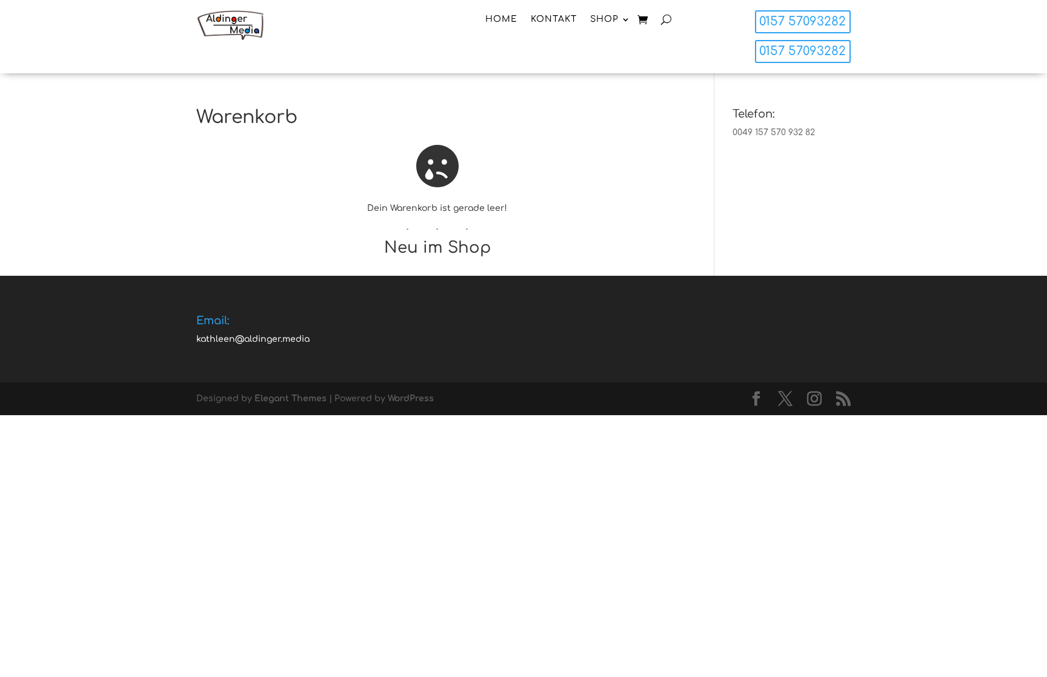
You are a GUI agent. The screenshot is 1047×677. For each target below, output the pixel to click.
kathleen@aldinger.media (253, 339)
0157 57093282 (802, 21)
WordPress (411, 398)
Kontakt (554, 19)
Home (501, 19)
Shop (604, 19)
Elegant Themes (290, 398)
